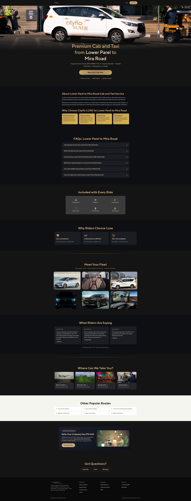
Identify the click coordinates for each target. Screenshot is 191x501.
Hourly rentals (82, 487)
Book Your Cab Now (95, 72)
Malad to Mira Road (117, 413)
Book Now (133, 2)
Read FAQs (86, 469)
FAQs (101, 489)
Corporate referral (105, 487)
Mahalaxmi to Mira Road (63, 413)
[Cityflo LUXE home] (56, 2)
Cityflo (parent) (104, 484)
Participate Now (68, 445)
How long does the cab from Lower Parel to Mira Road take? (81, 145)
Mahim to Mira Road (90, 413)
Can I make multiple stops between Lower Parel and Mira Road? (82, 169)
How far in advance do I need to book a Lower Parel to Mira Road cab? (84, 175)
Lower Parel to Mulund (63, 408)
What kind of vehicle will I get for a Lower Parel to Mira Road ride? (83, 163)
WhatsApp (105, 469)
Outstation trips (83, 489)
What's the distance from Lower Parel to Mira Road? (79, 151)
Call (127, 2)
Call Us (95, 469)
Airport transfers (83, 484)
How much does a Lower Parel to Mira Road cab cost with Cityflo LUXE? (84, 157)
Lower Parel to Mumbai (91, 408)
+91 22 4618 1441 (126, 484)
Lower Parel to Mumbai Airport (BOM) (122, 408)
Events (81, 492)
